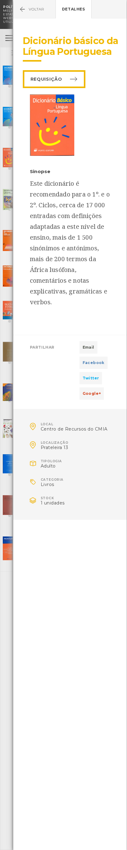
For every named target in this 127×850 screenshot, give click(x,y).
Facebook (93, 362)
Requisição (46, 79)
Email (88, 347)
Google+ (92, 393)
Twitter (91, 378)
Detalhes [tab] (73, 9)
